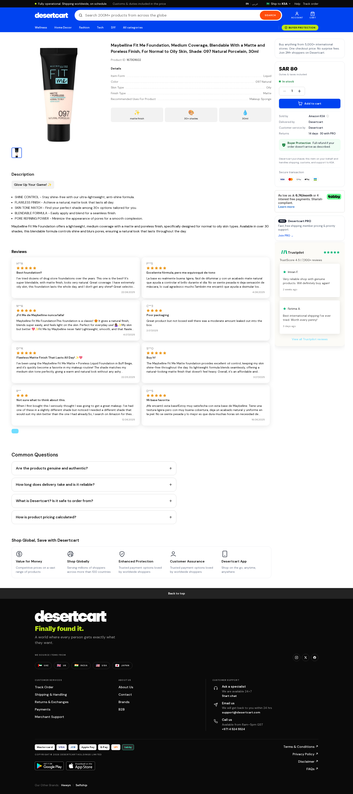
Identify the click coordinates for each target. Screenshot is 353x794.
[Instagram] (296, 657)
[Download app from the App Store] (80, 766)
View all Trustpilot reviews (310, 339)
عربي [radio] (255, 4)
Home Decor (63, 27)
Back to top (176, 593)
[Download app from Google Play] (49, 766)
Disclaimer (308, 761)
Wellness (41, 27)
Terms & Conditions (300, 747)
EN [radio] (247, 3)
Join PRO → (285, 235)
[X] (305, 657)
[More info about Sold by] (328, 116)
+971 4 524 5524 (233, 729)
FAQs (312, 769)
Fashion (84, 27)
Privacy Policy (305, 754)
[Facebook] (314, 657)
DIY (113, 27)
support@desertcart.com (241, 712)
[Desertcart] (51, 15)
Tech (100, 27)
